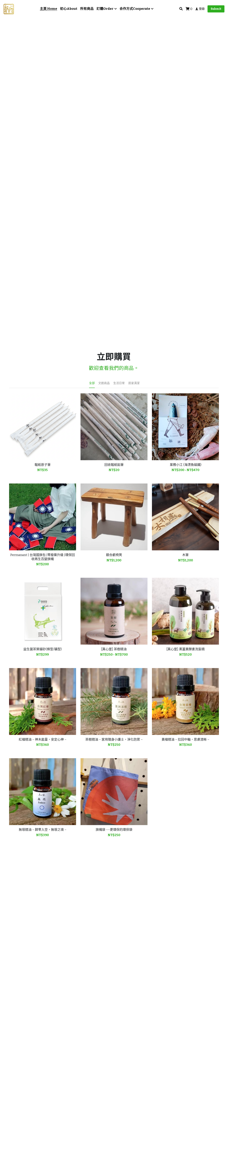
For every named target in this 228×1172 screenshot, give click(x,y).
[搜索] (181, 9)
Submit (216, 8)
